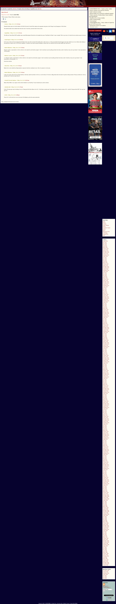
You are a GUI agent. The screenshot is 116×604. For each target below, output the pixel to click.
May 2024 (105, 275)
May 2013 (105, 443)
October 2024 (105, 269)
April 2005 (105, 557)
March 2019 (105, 354)
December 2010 (106, 479)
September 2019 (106, 346)
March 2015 (105, 415)
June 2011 (105, 472)
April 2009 (105, 505)
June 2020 (105, 335)
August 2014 (105, 424)
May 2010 (105, 488)
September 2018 (106, 361)
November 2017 (106, 374)
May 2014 (105, 427)
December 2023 (106, 281)
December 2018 (106, 358)
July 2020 (105, 333)
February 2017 (105, 385)
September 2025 (106, 255)
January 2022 (105, 311)
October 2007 (105, 528)
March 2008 (105, 521)
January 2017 (105, 387)
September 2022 (106, 300)
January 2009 (105, 509)
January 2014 (105, 432)
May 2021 (105, 321)
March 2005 (105, 558)
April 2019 (105, 352)
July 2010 (105, 486)
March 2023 (105, 293)
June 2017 (105, 380)
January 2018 (105, 372)
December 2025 (106, 251)
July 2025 (105, 257)
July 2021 (105, 318)
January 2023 (105, 295)
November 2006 (106, 542)
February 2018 (105, 370)
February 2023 (105, 294)
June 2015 (105, 411)
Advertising (105, 232)
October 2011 (105, 467)
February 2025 (105, 264)
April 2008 (105, 520)
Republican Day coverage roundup (97, 18)
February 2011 (105, 477)
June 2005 (105, 577)
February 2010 (105, 492)
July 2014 (105, 425)
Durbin (104, 229)
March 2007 (105, 537)
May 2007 (105, 534)
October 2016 (105, 391)
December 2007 (106, 525)
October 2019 (105, 345)
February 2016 (105, 401)
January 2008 (105, 524)
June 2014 (105, 426)
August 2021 (105, 317)
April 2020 (105, 337)
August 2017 (105, 378)
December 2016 (106, 388)
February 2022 (105, 309)
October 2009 (105, 497)
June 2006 (105, 548)
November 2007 (106, 526)
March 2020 (105, 338)
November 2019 (106, 344)
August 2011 (105, 469)
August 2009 (105, 500)
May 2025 (105, 260)
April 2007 (105, 535)
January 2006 (105, 554)
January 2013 (105, 448)
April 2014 (105, 429)
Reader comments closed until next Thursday (99, 10)
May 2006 (105, 549)
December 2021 (106, 312)
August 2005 (105, 574)
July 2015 (105, 410)
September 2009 (106, 499)
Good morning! (93, 21)
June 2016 (105, 396)
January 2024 (105, 280)
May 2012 (105, 458)
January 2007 (105, 539)
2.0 (105, 586)
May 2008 (105, 519)
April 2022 (105, 307)
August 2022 (105, 302)
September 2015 (106, 407)
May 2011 (105, 473)
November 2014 (106, 420)
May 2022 (105, 305)
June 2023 (105, 289)
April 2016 (105, 398)
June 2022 (105, 304)
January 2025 (105, 265)
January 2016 (105, 402)
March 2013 (105, 445)
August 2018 (105, 363)
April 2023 (105, 292)
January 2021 (105, 326)
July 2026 (105, 242)
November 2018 (106, 359)
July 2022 (105, 303)
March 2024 (105, 278)
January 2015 (105, 417)
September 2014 (106, 422)
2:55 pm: (21, 87)
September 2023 (106, 285)
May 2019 (105, 351)
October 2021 (105, 314)
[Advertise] (95, 31)
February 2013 (105, 446)
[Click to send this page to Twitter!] (5, 19)
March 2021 (105, 323)
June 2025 (105, 258)
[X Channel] (107, 32)
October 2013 (105, 436)
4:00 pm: (18, 95)
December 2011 (106, 464)
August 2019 (105, 347)
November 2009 (106, 496)
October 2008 (105, 512)
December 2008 (106, 510)
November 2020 (106, 328)
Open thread (4, 12)
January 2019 (105, 356)
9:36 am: (22, 55)
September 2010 (106, 483)
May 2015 (105, 412)
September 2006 (106, 544)
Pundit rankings (106, 225)
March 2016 (105, 399)
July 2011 (105, 471)
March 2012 (105, 460)
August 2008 (105, 515)
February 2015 (105, 416)
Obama (104, 226)
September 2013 (106, 438)
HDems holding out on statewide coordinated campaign (101, 13)
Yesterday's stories (94, 27)
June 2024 (105, 274)
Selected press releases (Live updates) (98, 25)
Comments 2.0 (106, 587)
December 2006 (106, 540)
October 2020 (105, 330)
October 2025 (105, 253)
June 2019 (105, 350)
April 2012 (105, 459)
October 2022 (105, 299)
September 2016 (106, 392)
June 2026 (105, 243)
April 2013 (105, 444)
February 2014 (105, 431)
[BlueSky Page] (110, 32)
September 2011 (106, 468)
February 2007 (105, 538)
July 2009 (105, 501)
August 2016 (105, 393)
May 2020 (105, 336)
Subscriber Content (106, 227)
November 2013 (106, 435)
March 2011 (105, 476)
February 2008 (105, 523)
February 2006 (105, 553)
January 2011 (105, 478)
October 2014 (105, 421)
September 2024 (106, 270)
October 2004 (105, 565)
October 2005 (105, 572)
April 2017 (105, 383)
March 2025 (105, 262)
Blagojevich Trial (106, 231)
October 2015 (105, 406)
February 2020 (105, 340)
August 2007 (105, 530)
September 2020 (106, 331)
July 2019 (105, 349)
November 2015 (106, 405)
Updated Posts (105, 234)
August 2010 (105, 485)
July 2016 (105, 394)
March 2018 (105, 369)
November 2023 (106, 283)
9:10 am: (23, 47)
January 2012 (105, 463)
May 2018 (105, 366)
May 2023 (105, 290)
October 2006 (105, 543)
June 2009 (105, 502)
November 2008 (106, 511)
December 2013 (106, 434)
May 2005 (105, 578)
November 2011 (106, 466)
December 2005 (106, 556)
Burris (104, 230)
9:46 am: (23, 72)
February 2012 (105, 462)
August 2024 (105, 271)
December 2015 (106, 403)
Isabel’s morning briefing (95, 19)
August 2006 (105, 546)
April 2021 (105, 322)
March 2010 (105, 491)
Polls (104, 235)
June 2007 (105, 533)
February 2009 (105, 507)
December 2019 (106, 342)
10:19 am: (27, 80)
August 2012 (105, 454)
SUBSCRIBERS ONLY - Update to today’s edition (101, 8)
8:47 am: (21, 39)
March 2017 (105, 384)
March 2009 (105, 506)
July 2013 (105, 440)
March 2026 (105, 247)
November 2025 (106, 252)
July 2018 (105, 364)
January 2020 (105, 341)
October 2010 (105, 482)
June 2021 (105, 319)
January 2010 (105, 493)
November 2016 (106, 389)
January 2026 (105, 250)
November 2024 (106, 267)
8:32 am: (20, 33)
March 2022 (105, 308)
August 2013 (105, 439)
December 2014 (106, 419)
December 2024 (106, 266)
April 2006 (105, 551)
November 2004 (106, 563)
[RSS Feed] (113, 32)
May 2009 (105, 504)
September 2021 (106, 316)
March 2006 (105, 552)
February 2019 (105, 355)
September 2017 (106, 377)
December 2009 (106, 495)
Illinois (104, 222)
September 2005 (106, 573)
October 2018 (105, 360)
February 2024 (105, 279)
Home (104, 221)
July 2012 (105, 455)
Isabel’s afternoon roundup (95, 12)
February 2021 (105, 325)
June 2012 (105, 457)
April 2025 (105, 261)
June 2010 (105, 487)
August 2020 (105, 332)
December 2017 (106, 373)
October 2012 (105, 452)
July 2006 (105, 547)
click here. (39, 8)
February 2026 (105, 248)
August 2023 (105, 286)
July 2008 (105, 516)
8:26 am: (18, 24)
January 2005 (105, 561)
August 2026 (105, 241)
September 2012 (106, 453)
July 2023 (105, 288)
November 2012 (106, 450)
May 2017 (105, 382)
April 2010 (105, 490)
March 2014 (105, 430)
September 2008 (106, 514)
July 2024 (105, 272)
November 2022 (106, 298)
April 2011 (105, 474)
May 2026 (105, 245)
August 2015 (105, 408)
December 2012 (106, 449)
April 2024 (105, 276)
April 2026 (105, 246)
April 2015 (105, 413)
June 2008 (105, 518)
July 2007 (105, 532)
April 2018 (105, 368)
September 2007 (106, 529)
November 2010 (106, 481)
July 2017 (105, 379)
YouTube (104, 224)
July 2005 (105, 575)
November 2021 (106, 313)
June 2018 (105, 365)
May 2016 (105, 397)
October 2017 (105, 375)
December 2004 (106, 562)
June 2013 (105, 441)
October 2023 (105, 284)
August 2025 (105, 256)
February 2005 (105, 559)
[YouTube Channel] (104, 32)
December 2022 (106, 297)
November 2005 (106, 570)
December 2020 (106, 327)
